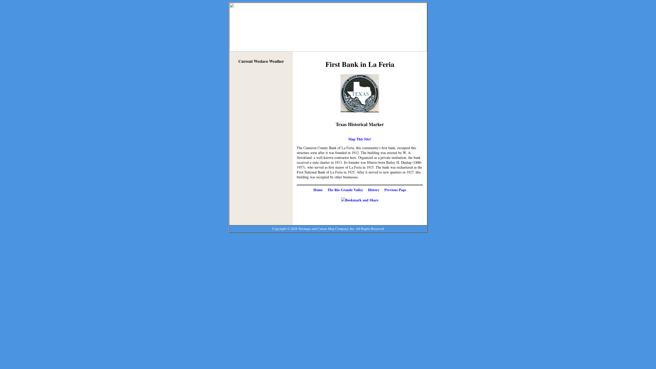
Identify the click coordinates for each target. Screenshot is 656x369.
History (374, 189)
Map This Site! (359, 139)
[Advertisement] (261, 145)
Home (318, 189)
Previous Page (395, 189)
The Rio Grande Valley (345, 189)
